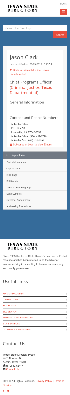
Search (60, 35)
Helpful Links (17, 155)
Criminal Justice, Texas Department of (31, 90)
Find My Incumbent (16, 162)
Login (63, 3)
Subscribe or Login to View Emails (32, 144)
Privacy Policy (44, 381)
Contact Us (12, 369)
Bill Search (12, 181)
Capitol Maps (13, 168)
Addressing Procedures (18, 206)
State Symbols (14, 193)
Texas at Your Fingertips (19, 187)
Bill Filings (11, 174)
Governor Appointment (18, 200)
